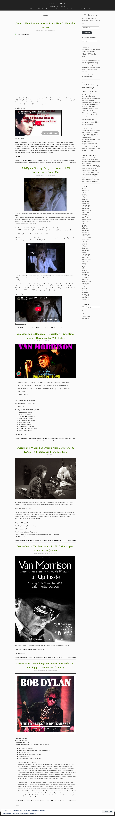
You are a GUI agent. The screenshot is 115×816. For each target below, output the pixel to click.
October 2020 (85, 208)
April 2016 (84, 290)
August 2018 (85, 239)
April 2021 (84, 197)
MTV (51, 800)
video (61, 162)
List (89, 110)
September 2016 (86, 281)
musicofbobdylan (86, 179)
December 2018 (86, 232)
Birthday (89, 87)
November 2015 (86, 299)
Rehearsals (56, 800)
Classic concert (85, 96)
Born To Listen (57, 3)
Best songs (94, 85)
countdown (85, 98)
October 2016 (85, 279)
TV (60, 800)
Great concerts (24, 438)
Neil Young (85, 113)
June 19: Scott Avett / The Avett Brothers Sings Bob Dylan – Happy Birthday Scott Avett (91, 148)
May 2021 (84, 196)
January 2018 (85, 252)
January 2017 (85, 274)
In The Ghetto (31, 162)
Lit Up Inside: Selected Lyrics (24, 649)
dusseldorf (59, 438)
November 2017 (86, 256)
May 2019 (84, 227)
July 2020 (84, 214)
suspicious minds (55, 162)
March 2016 (85, 292)
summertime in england (50, 440)
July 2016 (84, 285)
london (49, 657)
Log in (83, 313)
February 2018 (85, 250)
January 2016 (85, 296)
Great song (88, 106)
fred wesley (65, 438)
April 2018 (84, 247)
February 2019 (85, 230)
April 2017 (84, 268)
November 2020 (86, 207)
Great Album (30, 160)
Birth (83, 88)
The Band (93, 115)
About (90, 8)
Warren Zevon (85, 124)
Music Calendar (38, 160)
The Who (94, 117)
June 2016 (84, 286)
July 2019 (84, 223)
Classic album (93, 94)
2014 (33, 657)
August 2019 (85, 221)
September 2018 (86, 237)
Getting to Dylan (49, 327)
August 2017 (85, 261)
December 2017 (86, 254)
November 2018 (86, 234)
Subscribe (87, 32)
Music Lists (31, 8)
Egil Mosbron (52, 30)
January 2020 (85, 216)
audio (52, 160)
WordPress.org (86, 318)
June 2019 (84, 225)
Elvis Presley (23, 160)
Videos (96, 122)
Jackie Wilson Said (25, 440)
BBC (37, 327)
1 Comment (73, 162)
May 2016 (84, 288)
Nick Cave (90, 112)
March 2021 (85, 199)
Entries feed (85, 315)
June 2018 (84, 243)
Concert (53, 438)
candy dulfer (47, 438)
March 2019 (85, 228)
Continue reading (20, 156)
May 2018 (84, 245)
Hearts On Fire (41, 234)
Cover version (96, 98)
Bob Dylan (49, 8)
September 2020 (86, 210)
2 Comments (72, 800)
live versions (97, 110)
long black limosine (40, 162)
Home (24, 8)
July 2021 (84, 192)
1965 (40, 540)
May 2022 (84, 188)
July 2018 (84, 241)
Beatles (88, 85)
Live (92, 110)
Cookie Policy (33, 813)
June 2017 (84, 265)
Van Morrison (57, 8)
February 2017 (85, 272)
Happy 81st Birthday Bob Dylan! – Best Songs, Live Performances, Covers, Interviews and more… (91, 132)
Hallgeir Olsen (53, 670)
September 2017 (86, 259)
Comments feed (86, 316)
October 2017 (85, 257)
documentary (85, 102)
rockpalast (40, 440)
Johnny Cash (95, 108)
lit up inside (44, 657)
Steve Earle (88, 115)
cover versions (85, 100)
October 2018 (85, 236)
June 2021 (84, 194)
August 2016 (85, 283)
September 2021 (86, 190)
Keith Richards (85, 110)
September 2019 (86, 219)
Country (90, 98)
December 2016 (86, 276)
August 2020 (85, 212)
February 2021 (85, 201)
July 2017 (84, 263)
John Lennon (89, 108)
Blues (95, 88)
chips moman (57, 160)
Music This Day (40, 8)
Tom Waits (84, 8)
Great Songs (93, 106)
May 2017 (84, 267)
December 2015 (86, 297)
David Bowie (91, 100)
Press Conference (53, 540)
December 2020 (86, 205)
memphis (48, 162)
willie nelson (91, 124)
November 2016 (86, 277)
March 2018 (85, 248)
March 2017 (85, 270)
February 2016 (85, 294)
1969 (49, 160)
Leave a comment (71, 327)
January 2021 (85, 203)
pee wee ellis (34, 440)
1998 (42, 438)
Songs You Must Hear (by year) (71, 8)
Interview (28, 327)
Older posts (19, 806)
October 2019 (85, 217)
